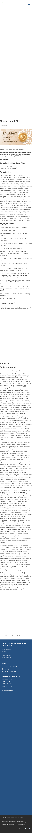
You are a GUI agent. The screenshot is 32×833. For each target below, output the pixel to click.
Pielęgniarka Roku (17, 636)
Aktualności (8, 636)
